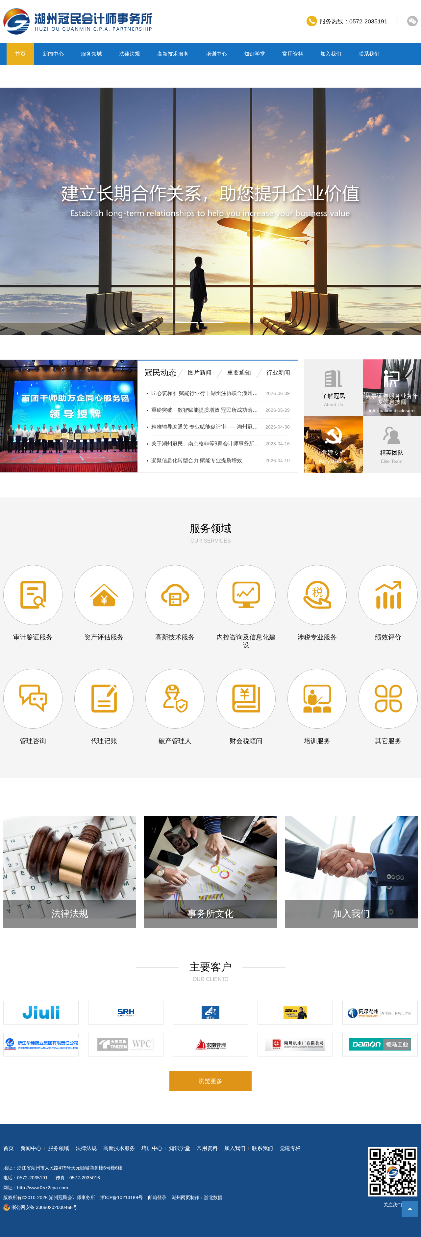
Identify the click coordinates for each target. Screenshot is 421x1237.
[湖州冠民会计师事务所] (77, 21)
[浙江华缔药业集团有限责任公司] (41, 1044)
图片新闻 (199, 372)
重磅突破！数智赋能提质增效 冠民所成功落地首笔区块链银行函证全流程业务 (205, 410)
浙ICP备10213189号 (121, 1197)
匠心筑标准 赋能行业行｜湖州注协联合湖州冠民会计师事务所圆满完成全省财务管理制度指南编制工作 (205, 393)
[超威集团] (295, 1013)
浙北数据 (213, 1197)
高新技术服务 (173, 54)
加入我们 (330, 54)
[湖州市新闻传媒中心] (380, 1013)
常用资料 (292, 54)
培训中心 (216, 54)
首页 (20, 54)
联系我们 (369, 54)
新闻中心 (53, 54)
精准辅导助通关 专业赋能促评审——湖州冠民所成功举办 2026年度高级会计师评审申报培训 (205, 427)
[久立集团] (41, 1013)
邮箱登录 (157, 1197)
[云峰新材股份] (210, 1013)
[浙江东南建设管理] (210, 1044)
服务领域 (91, 54)
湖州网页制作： (188, 1197)
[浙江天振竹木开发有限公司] (125, 1044)
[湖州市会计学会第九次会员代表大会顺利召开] (68, 471)
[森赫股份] (125, 1013)
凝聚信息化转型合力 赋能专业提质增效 (196, 460)
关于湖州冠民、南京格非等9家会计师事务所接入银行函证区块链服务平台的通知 (205, 443)
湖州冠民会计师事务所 (72, 1197)
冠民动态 (160, 372)
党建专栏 (25, 76)
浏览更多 (210, 1081)
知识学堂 (254, 54)
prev (10, 211)
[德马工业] (380, 1044)
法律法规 (129, 54)
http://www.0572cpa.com (42, 1187)
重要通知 (239, 372)
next (410, 211)
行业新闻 (278, 372)
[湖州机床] (295, 1044)
